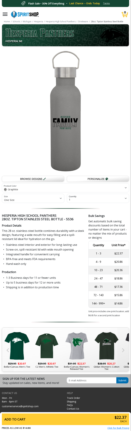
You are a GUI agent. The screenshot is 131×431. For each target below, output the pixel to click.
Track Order (73, 398)
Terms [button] (106, 3)
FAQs (70, 405)
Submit (122, 380)
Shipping (71, 401)
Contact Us (73, 408)
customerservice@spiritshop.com (20, 406)
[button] (5, 14)
